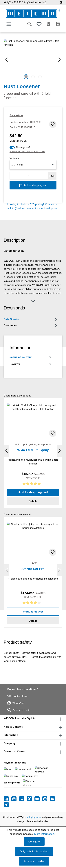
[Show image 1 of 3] (26, 76)
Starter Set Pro (33, 569)
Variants (14, 158)
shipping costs (34, 817)
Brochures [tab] (10, 325)
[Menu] (9, 24)
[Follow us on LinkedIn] (52, 798)
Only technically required (34, 851)
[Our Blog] (7, 798)
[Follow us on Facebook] (23, 798)
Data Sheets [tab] (11, 319)
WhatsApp (18, 703)
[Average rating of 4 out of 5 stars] (33, 603)
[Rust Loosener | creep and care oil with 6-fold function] (33, 59)
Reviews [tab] (15, 363)
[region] (33, 59)
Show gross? (22, 147)
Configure (34, 841)
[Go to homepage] (33, 13)
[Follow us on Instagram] (15, 798)
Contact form (19, 696)
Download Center (14, 751)
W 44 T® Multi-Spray (33, 450)
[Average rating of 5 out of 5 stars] (33, 484)
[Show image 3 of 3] (40, 76)
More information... (45, 833)
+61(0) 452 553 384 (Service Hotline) (25, 2)
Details (33, 501)
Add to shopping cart (35, 185)
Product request (33, 611)
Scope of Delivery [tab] (21, 356)
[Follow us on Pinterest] (46, 798)
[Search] (29, 24)
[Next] (59, 60)
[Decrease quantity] (13, 176)
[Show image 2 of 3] (33, 76)
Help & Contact (13, 726)
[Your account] (48, 24)
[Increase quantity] (44, 176)
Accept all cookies (34, 861)
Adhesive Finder (21, 710)
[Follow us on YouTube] (38, 798)
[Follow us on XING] (6, 804)
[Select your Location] (61, 2)
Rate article (16, 115)
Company (10, 743)
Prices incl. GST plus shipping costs (27, 151)
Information (11, 734)
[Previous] (6, 60)
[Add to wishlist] (52, 124)
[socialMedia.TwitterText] (30, 798)
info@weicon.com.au (22, 208)
